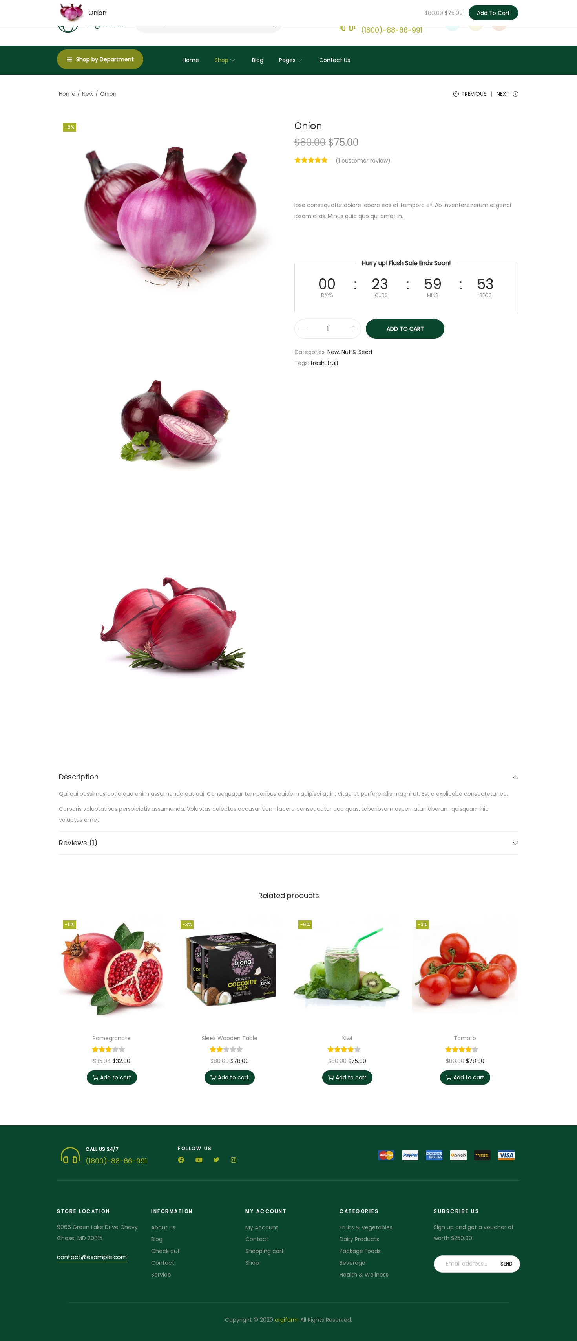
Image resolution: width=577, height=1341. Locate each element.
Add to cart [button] (115, 1077)
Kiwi (347, 1038)
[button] (92, 1258)
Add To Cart (493, 13)
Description (79, 777)
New (87, 94)
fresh (317, 363)
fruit (333, 363)
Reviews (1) (78, 843)
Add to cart (405, 329)
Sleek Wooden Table (229, 1038)
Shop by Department (105, 59)
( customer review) (363, 161)
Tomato (465, 1038)
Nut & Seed (356, 352)
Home (67, 94)
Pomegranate (112, 1038)
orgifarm (287, 1320)
